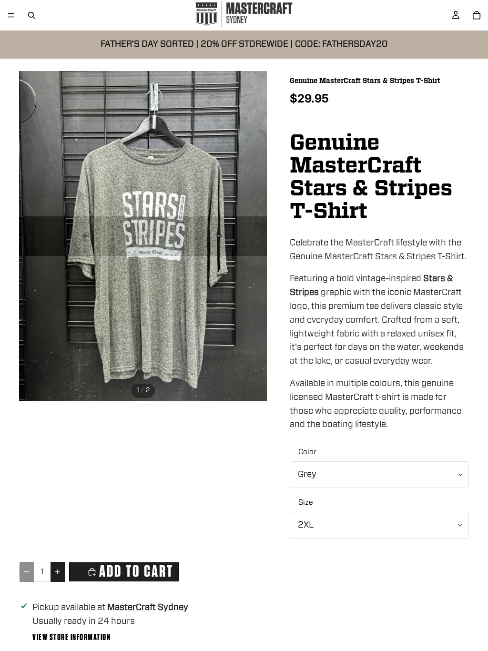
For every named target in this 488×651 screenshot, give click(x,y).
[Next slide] (219, 235)
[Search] (31, 15)
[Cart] (476, 15)
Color (307, 452)
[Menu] (11, 15)
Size (305, 502)
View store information (71, 637)
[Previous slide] (85, 235)
